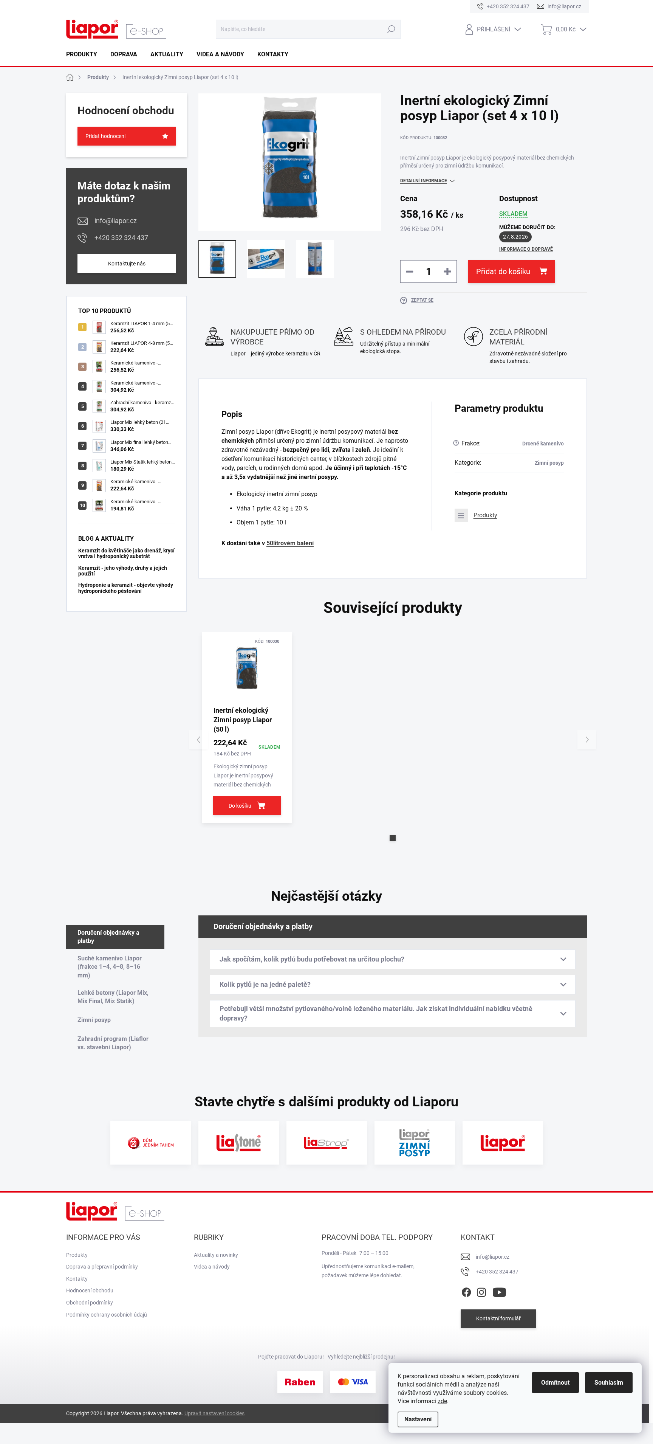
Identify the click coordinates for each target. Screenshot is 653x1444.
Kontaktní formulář (498, 1318)
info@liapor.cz (115, 221)
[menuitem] (84, 54)
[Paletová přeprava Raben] (300, 1382)
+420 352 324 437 (121, 238)
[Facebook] (466, 1291)
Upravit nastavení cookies (214, 1413)
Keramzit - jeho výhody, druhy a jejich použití (122, 571)
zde (442, 1401)
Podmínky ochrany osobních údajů (106, 1315)
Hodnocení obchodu (89, 1290)
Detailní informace (423, 180)
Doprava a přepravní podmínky (102, 1267)
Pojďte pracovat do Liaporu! (291, 1357)
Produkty (485, 515)
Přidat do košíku (503, 271)
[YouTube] (499, 1291)
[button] (392, 837)
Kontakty (77, 1279)
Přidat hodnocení (105, 136)
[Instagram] (481, 1291)
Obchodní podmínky (89, 1303)
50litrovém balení (290, 543)
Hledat (391, 29)
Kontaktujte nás (126, 264)
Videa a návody (212, 1267)
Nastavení (418, 1419)
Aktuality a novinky (216, 1255)
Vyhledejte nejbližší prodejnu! (361, 1357)
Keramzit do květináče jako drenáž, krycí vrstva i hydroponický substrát (126, 553)
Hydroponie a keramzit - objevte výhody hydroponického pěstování (125, 588)
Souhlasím (608, 1382)
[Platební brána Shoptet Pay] (353, 1381)
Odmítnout (555, 1382)
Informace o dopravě (526, 249)
